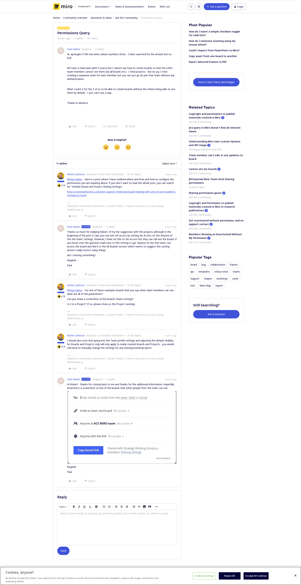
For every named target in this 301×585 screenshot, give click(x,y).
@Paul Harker (74, 179)
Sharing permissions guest (205, 193)
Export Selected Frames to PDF (208, 62)
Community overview (75, 17)
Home (56, 17)
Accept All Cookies (256, 575)
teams (236, 271)
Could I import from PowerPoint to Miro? (214, 50)
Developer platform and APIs (205, 149)
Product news (196, 187)
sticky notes (221, 271)
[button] (217, 6)
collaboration (217, 264)
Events (152, 6)
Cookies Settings (204, 575)
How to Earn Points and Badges (216, 82)
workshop (222, 278)
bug (204, 264)
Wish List (165, 6)
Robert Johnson (76, 174)
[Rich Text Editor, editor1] (117, 527)
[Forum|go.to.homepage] (72, 6)
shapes (208, 278)
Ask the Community (126, 17)
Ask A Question (216, 314)
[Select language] (198, 6)
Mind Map (205, 285)
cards (235, 278)
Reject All (229, 575)
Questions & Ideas (101, 17)
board (193, 264)
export (219, 285)
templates (204, 271)
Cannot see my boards (203, 169)
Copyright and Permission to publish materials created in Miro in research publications (212, 206)
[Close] (295, 575)
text (192, 285)
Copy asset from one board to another (213, 56)
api (192, 271)
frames (234, 264)
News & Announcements (129, 6)
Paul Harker (73, 49)
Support (194, 278)
